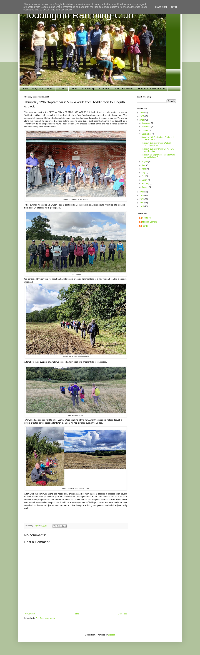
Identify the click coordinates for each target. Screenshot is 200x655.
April (144, 176)
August (145, 162)
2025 (142, 116)
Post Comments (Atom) (45, 618)
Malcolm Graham (149, 222)
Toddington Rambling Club (78, 15)
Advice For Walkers (124, 88)
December (146, 123)
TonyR (145, 226)
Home (25, 88)
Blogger (111, 635)
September (147, 134)
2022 (142, 195)
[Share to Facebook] (62, 526)
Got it (173, 7)
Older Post (122, 614)
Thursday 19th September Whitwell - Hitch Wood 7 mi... (156, 144)
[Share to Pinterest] (65, 526)
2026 (142, 113)
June (144, 169)
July (144, 165)
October (145, 130)
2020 (142, 203)
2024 (142, 120)
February (146, 183)
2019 (142, 206)
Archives (62, 88)
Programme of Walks (42, 88)
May (144, 173)
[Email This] (53, 526)
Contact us (104, 88)
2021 (142, 199)
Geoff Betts (146, 218)
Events (74, 88)
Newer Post (30, 614)
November (146, 127)
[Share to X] (59, 526)
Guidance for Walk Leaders (151, 88)
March (145, 180)
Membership (88, 88)
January (145, 187)
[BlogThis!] (56, 526)
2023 (142, 192)
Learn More (161, 7)
